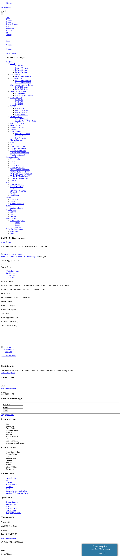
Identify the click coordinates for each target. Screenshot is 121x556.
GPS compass (11, 511)
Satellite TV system (17, 221)
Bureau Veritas (11, 485)
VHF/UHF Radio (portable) (20, 176)
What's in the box (12, 271)
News (8, 26)
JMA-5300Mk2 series (23, 83)
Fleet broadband (16, 159)
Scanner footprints (12, 502)
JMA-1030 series (21, 72)
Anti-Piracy (14, 195)
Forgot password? (7, 415)
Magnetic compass (17, 127)
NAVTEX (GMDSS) (18, 191)
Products (9, 20)
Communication (12, 157)
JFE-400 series (20, 136)
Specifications (11, 273)
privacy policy (99, 548)
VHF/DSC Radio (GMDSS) (21, 174)
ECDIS (13, 106)
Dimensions (10, 275)
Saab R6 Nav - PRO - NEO (25, 121)
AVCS (12, 214)
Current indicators (17, 204)
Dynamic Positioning (18, 91)
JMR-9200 (19, 104)
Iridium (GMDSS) (17, 165)
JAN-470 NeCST (21, 108)
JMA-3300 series (21, 70)
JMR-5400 (19, 66)
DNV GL (9, 487)
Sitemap (9, 3)
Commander (15, 231)
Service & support (12, 24)
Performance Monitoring (19, 153)
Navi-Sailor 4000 (21, 115)
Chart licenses (11, 210)
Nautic (12, 233)
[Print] (8, 242)
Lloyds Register (11, 478)
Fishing (8, 197)
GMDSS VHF (11, 508)
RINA (8, 489)
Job (7, 33)
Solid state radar (16, 98)
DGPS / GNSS (16, 117)
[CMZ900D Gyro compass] (11, 254)
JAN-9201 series (21, 112)
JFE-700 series (20, 138)
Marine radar (15, 74)
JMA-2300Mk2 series (23, 76)
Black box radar (16, 79)
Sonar (12, 202)
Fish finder (14, 199)
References (10, 28)
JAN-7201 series (21, 110)
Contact (8, 35)
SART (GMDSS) (17, 187)
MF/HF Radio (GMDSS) (19, 172)
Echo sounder (15, 132)
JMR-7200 (19, 102)
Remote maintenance (18, 151)
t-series (17, 225)
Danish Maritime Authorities (16, 491)
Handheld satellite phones (20, 170)
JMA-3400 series (21, 68)
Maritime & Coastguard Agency (18, 493)
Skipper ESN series (22, 134)
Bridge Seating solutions (15, 229)
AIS (11, 144)
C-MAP (13, 212)
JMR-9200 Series (21, 89)
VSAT (12, 161)
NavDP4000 (20, 93)
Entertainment (11, 218)
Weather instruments (18, 155)
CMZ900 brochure (9, 356)
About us (9, 30)
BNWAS (13, 193)
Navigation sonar (16, 140)
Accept (100, 553)
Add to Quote (6, 267)
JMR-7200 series (21, 87)
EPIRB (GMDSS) (17, 185)
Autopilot (13, 129)
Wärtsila (13, 216)
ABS (7, 480)
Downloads (10, 277)
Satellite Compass (17, 123)
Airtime (8, 206)
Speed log (14, 142)
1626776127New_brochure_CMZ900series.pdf (19, 257)
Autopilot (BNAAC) (13, 513)
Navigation (10, 49)
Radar (12, 64)
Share (3, 242)
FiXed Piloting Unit (17, 146)
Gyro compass (11, 53)
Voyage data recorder (18, 149)
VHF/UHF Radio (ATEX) (20, 178)
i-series (17, 223)
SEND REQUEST (8, 373)
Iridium (13, 163)
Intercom (13, 180)
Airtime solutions (16, 208)
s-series (18, 227)
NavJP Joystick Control (24, 95)
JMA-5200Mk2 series (23, 81)
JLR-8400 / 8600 (21, 119)
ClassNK (9, 482)
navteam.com (6, 7)
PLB (12, 189)
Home (8, 18)
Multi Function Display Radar (21, 85)
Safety (8, 182)
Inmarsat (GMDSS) (17, 168)
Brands (8, 22)
